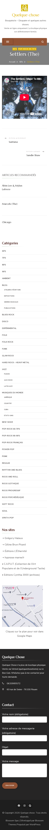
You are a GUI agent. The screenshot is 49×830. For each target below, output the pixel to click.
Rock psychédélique (13, 497)
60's (15, 49)
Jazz (4, 369)
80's (4, 264)
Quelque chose (25, 14)
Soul (4, 511)
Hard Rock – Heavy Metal (15, 362)
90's (4, 271)
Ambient (6, 278)
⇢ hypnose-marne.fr (13, 557)
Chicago (6, 222)
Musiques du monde (12, 392)
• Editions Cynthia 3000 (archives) (21, 574)
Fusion (7, 374)
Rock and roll (10, 476)
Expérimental (9, 328)
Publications (9, 308)
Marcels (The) (9, 203)
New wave (7, 422)
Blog (4, 285)
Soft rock (8, 504)
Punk (4, 456)
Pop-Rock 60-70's (27, 49)
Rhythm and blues (12, 470)
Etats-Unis (8, 416)
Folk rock (7, 342)
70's (4, 258)
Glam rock (8, 355)
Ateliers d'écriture (12, 290)
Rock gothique (10, 483)
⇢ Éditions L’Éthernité (14, 551)
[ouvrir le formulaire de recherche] (42, 42)
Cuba (6, 410)
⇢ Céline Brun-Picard (14, 544)
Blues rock (8, 314)
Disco (5, 321)
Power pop (8, 449)
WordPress (34, 824)
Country (8, 403)
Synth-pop (8, 517)
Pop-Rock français (12, 442)
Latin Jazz (8, 386)
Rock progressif (11, 490)
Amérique (8, 397)
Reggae (6, 463)
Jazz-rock (8, 380)
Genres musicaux (11, 302)
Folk (4, 335)
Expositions (9, 296)
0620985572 (13, 683)
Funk (4, 349)
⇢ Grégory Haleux (12, 538)
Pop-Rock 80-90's (11, 435)
